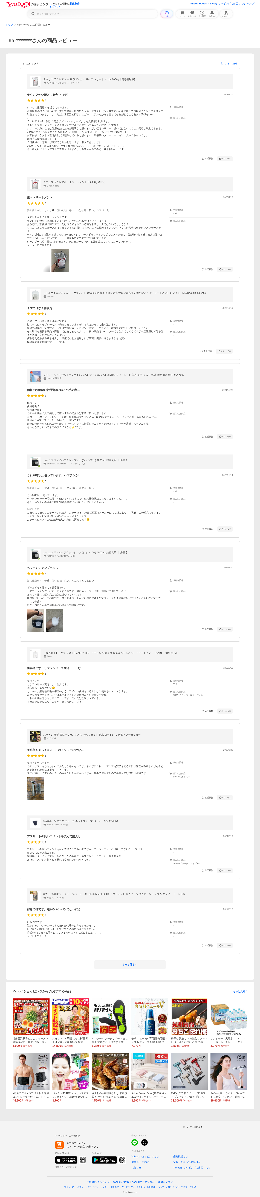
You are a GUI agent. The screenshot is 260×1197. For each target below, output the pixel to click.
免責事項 (140, 1187)
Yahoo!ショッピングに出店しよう (226, 3)
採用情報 (151, 1187)
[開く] (60, 260)
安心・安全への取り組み (186, 1162)
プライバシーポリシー (74, 1187)
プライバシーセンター (98, 1187)
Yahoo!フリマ (165, 1181)
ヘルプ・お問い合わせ (168, 1187)
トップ (9, 24)
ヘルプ (250, 3)
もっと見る (239, 991)
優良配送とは (180, 1156)
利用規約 (115, 1187)
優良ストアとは (140, 1162)
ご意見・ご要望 (188, 1187)
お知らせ (136, 1167)
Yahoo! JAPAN (198, 3)
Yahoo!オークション (143, 1181)
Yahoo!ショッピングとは (145, 1156)
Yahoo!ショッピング (98, 1181)
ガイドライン (128, 1187)
